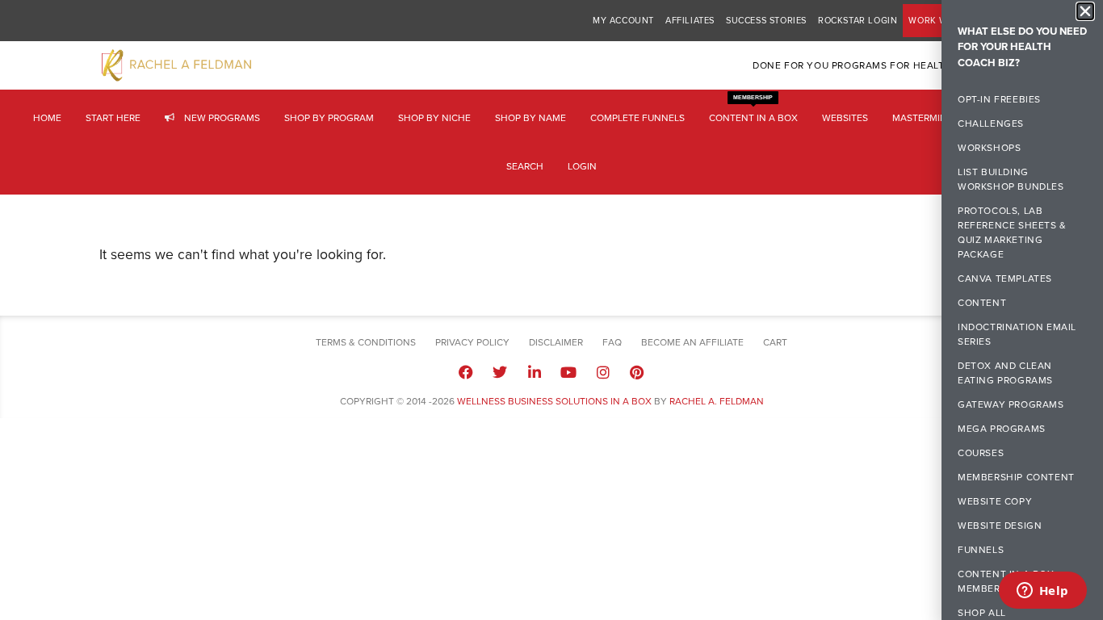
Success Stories (766, 20)
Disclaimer (556, 342)
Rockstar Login (857, 20)
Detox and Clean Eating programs (1005, 374)
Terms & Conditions (366, 342)
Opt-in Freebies (999, 100)
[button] (1085, 11)
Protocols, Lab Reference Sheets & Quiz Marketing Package (1012, 233)
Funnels (981, 550)
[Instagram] (602, 372)
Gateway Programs (1011, 405)
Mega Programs (1002, 429)
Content (982, 303)
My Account (623, 20)
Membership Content (1016, 478)
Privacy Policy (472, 342)
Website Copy (995, 502)
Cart (775, 342)
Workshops (989, 148)
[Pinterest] (637, 372)
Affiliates (690, 20)
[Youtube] (568, 372)
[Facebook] (466, 372)
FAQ (612, 342)
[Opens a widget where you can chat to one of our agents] (1042, 592)
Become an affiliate (692, 342)
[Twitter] (500, 372)
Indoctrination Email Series (1017, 335)
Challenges (991, 124)
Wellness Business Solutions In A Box (554, 401)
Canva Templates (1005, 279)
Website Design (1000, 526)
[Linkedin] (534, 372)
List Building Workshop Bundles (1011, 180)
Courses (981, 453)
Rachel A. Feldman (716, 401)
